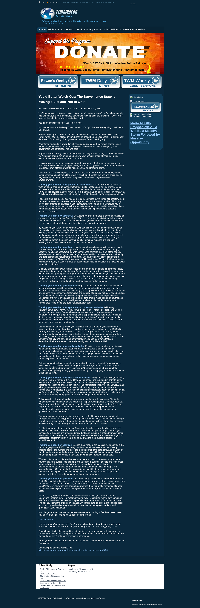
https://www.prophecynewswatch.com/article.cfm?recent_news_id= (71, 550)
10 (56, 35)
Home (42, 29)
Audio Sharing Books (88, 29)
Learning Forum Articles (79, 571)
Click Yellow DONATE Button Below (124, 29)
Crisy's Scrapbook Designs (95, 598)
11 (58, 35)
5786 (105, 550)
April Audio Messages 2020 (81, 569)
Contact (69, 29)
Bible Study (55, 29)
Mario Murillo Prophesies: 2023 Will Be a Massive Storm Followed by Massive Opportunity (145, 132)
